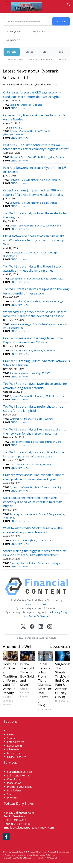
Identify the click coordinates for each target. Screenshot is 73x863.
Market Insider (28, 563)
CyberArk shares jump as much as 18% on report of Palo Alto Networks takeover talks (33, 192)
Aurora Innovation (19, 373)
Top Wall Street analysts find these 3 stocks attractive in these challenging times (33, 268)
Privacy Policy (60, 612)
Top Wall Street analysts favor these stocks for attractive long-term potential (35, 386)
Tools (60, 51)
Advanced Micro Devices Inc (24, 252)
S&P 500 (46, 373)
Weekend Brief (54, 225)
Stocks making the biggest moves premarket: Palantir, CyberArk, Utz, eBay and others (34, 553)
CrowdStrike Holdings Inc (41, 157)
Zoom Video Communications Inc (50, 324)
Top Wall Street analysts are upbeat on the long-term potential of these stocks (36, 291)
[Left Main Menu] (7, 3)
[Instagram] (50, 627)
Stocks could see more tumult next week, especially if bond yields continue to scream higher (33, 502)
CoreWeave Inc (43, 131)
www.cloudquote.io (36, 604)
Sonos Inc (15, 540)
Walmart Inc (16, 419)
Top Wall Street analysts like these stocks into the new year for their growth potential (34, 431)
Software (14, 180)
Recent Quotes (13, 31)
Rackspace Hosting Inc (50, 563)
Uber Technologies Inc (22, 441)
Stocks (29, 51)
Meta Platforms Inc (13, 327)
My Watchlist (39, 31)
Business (37, 104)
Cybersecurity (53, 180)
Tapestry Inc (16, 514)
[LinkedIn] (41, 627)
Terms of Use (63, 852)
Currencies (32, 59)
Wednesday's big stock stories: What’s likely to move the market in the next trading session (34, 314)
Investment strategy (37, 278)
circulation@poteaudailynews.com (33, 827)
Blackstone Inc (11, 256)
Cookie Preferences (47, 855)
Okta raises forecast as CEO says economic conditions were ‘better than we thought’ (32, 94)
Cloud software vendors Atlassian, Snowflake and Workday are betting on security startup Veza (33, 240)
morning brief (29, 540)
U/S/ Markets (56, 278)
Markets (11, 51)
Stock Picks (49, 350)
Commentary (17, 464)
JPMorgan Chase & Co (14, 134)
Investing (40, 225)
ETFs (45, 51)
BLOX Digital (51, 858)
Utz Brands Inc (45, 540)
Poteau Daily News (25, 852)
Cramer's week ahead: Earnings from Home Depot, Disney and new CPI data (33, 340)
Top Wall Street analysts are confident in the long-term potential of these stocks (33, 454)
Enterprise (26, 104)
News (21, 59)
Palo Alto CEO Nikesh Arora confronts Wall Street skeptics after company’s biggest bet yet (36, 147)
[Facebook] (32, 627)
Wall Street (9, 517)
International (47, 59)
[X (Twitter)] (23, 627)
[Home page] (26, 6)
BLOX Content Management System (27, 858)
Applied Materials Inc (21, 350)
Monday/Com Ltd (33, 419)
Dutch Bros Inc (43, 487)
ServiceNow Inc (33, 464)
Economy (15, 563)
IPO (15, 127)
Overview (11, 59)
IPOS (21, 127)
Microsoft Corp (18, 157)
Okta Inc (60, 157)
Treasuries (61, 59)
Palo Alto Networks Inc (33, 180)
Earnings (14, 104)
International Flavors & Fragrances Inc (44, 514)
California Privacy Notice (28, 855)
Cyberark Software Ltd (22, 131)
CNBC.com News (19, 108)
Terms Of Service (39, 616)
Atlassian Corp (49, 252)
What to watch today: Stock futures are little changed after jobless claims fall (33, 530)
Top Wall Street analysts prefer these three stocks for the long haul (33, 408)
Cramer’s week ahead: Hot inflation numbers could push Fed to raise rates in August (33, 477)
